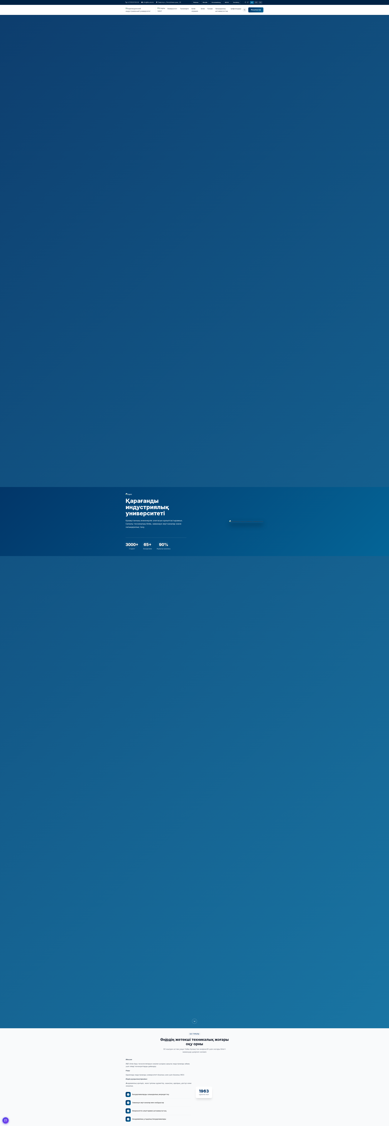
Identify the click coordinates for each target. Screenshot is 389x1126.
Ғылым (210, 9)
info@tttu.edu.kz (148, 2)
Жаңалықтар (256, 10)
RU (260, 2)
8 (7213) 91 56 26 (133, 2)
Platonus (195, 2)
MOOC (227, 2)
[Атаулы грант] (160, 10)
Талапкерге (184, 9)
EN (256, 2)
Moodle (205, 2)
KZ (252, 2)
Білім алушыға (195, 10)
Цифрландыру (236, 9)
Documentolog (216, 2)
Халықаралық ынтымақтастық (221, 10)
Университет (172, 9)
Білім (203, 9)
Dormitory (236, 2)
